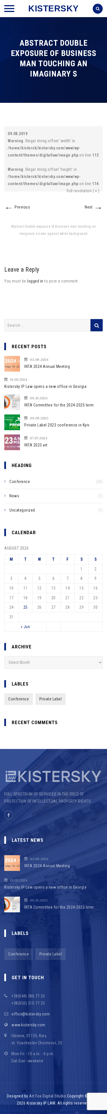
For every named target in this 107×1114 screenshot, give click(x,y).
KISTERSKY (53, 8)
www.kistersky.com (28, 1025)
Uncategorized (22, 510)
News (14, 496)
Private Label (50, 699)
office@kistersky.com (30, 1014)
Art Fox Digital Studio (47, 1096)
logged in (35, 281)
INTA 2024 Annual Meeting (47, 366)
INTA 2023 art (36, 445)
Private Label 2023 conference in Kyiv (57, 425)
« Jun (25, 626)
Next (94, 207)
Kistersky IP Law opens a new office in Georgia (45, 386)
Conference (19, 481)
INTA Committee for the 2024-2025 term (59, 405)
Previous (17, 207)
